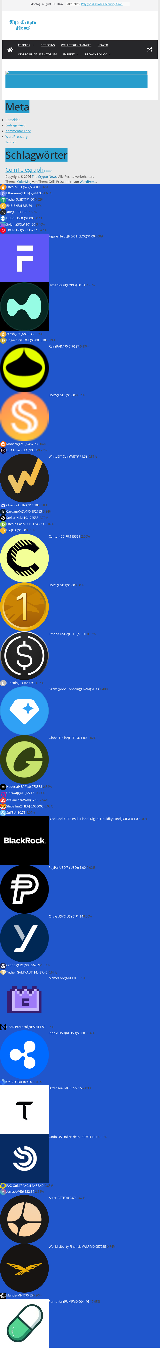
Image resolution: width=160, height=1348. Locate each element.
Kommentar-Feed (18, 131)
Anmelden (12, 120)
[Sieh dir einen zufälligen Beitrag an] (150, 49)
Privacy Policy (96, 54)
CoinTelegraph (24, 169)
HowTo (103, 45)
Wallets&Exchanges (76, 45)
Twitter (10, 142)
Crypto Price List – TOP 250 (37, 54)
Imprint (69, 54)
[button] (32, 45)
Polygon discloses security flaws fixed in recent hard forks (102, 6)
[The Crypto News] (10, 49)
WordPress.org (16, 136)
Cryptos (24, 45)
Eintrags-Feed (15, 125)
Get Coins (48, 45)
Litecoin (48, 171)
